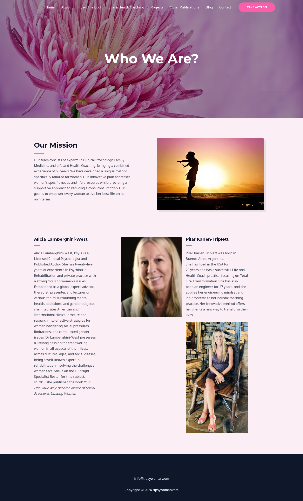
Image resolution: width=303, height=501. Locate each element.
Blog (209, 7)
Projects (157, 7)
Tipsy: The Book (89, 7)
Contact (225, 7)
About (65, 7)
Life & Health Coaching (126, 7)
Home (50, 7)
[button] (256, 7)
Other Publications (184, 7)
